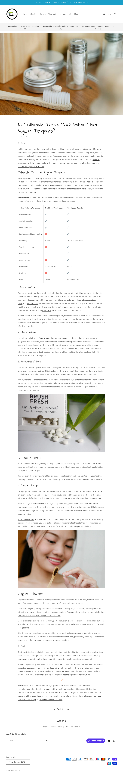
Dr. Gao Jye (25, 503)
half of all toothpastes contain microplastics (67, 383)
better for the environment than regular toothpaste (73, 371)
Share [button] (23, 143)
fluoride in (46, 310)
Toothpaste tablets (26, 519)
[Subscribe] (46, 740)
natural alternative (94, 185)
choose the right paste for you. (31, 166)
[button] (33, 13)
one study (26, 498)
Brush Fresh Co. (16, 770)
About (53, 727)
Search (46, 727)
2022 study (35, 341)
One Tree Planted (73, 727)
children (98, 341)
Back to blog (63, 709)
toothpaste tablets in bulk (29, 659)
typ (94, 159)
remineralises (32, 303)
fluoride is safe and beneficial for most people (43, 315)
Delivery (61, 727)
